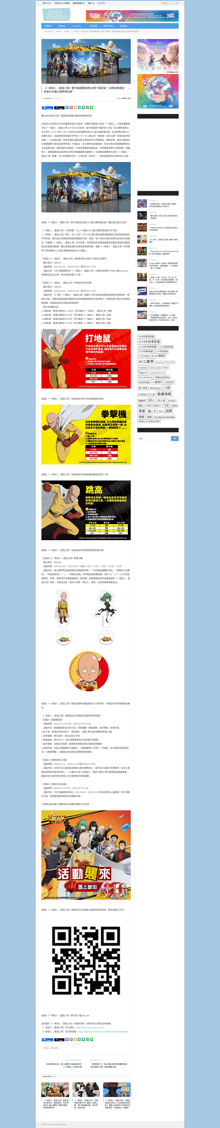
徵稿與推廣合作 (78, 3)
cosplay (143, 367)
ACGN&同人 (76, 26)
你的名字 (170, 382)
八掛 (167, 387)
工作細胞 (147, 406)
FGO (166, 367)
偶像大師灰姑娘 (155, 388)
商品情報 (93, 26)
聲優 (142, 411)
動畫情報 (164, 394)
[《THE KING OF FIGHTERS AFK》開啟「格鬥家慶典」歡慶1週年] (142, 251)
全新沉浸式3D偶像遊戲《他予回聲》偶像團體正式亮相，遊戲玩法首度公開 (163, 292)
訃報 (160, 412)
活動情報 (61, 26)
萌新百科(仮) (109, 26)
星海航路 (123, 26)
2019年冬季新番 (147, 346)
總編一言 (91, 3)
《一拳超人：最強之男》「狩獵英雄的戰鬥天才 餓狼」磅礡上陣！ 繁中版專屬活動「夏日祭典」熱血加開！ (86, 1104)
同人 (152, 400)
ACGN (119, 98)
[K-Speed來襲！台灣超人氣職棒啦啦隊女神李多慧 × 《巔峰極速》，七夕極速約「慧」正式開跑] (142, 263)
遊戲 (129, 98)
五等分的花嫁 (144, 382)
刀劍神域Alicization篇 (147, 395)
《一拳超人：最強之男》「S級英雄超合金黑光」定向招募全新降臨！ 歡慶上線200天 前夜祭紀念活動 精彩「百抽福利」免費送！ (117, 1104)
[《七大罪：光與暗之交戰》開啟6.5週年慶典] (142, 239)
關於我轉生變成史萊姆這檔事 (164, 417)
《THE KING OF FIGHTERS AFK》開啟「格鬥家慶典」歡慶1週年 (163, 252)
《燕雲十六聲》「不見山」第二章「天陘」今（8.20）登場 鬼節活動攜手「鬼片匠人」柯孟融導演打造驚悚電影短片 (163, 279)
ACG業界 (146, 361)
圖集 (140, 405)
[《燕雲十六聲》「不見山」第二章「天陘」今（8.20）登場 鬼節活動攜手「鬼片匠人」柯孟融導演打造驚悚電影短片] (142, 277)
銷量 (149, 417)
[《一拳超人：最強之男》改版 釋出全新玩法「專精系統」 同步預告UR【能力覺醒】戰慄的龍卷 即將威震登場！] (55, 1089)
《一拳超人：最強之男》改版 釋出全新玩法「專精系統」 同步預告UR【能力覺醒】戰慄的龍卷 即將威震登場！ (55, 1104)
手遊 (166, 405)
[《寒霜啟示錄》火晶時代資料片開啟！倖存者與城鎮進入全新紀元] (142, 203)
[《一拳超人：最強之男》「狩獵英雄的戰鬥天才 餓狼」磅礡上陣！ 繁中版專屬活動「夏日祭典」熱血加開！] (86, 1089)
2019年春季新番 (146, 351)
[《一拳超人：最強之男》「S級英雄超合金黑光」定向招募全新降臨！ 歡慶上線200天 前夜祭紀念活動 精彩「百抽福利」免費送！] (117, 1089)
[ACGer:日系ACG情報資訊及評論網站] (56, 14)
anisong (160, 362)
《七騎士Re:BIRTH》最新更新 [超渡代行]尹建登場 (163, 229)
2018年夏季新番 (146, 336)
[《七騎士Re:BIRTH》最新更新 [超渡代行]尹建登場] (142, 227)
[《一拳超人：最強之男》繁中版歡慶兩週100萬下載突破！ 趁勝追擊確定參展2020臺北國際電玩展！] (86, 61)
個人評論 (143, 388)
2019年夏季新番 (166, 347)
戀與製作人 (157, 406)
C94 (167, 362)
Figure (143, 372)
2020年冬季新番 (144, 356)
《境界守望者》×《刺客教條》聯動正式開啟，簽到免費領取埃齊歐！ (163, 304)
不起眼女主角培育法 (162, 377)
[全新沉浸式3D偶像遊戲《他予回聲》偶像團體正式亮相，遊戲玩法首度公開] (142, 291)
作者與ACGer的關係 (62, 3)
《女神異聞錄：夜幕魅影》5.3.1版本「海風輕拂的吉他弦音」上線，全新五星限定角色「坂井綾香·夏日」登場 (163, 317)
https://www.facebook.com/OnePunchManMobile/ (103, 1031)
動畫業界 (142, 401)
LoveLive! (154, 372)
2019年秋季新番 (161, 351)
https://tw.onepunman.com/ (90, 1027)
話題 (168, 411)
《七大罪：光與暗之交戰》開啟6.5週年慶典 (163, 240)
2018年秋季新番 (149, 342)
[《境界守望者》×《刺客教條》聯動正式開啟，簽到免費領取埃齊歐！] (142, 303)
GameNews (47, 98)
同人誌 (161, 400)
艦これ (152, 411)
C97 (172, 362)
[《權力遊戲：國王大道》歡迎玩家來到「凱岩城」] (142, 215)
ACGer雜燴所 (158, 355)
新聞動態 (48, 26)
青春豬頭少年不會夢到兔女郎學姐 (149, 421)
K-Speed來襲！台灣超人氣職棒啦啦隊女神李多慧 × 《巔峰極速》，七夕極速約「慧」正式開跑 (163, 265)
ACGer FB (101, 3)
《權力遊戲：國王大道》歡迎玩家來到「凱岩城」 (163, 217)
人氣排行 (157, 382)
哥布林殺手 (172, 401)
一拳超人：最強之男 (50, 1048)
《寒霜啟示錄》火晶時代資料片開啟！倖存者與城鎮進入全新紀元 (163, 205)
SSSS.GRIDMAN (145, 377)
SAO (163, 373)
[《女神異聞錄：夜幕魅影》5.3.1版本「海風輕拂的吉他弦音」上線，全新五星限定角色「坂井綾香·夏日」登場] (142, 315)
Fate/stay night (155, 368)
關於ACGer (47, 3)
